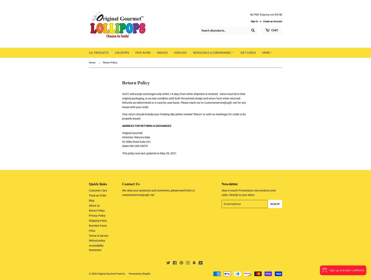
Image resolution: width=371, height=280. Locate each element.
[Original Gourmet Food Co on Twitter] (168, 263)
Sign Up (275, 204)
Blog (91, 200)
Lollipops (122, 52)
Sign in (254, 21)
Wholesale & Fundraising (212, 52)
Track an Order (97, 195)
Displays (180, 52)
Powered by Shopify (139, 273)
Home (92, 62)
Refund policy (97, 240)
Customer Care (98, 190)
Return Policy (97, 210)
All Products (99, 52)
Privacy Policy (97, 215)
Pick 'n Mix (143, 52)
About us (94, 205)
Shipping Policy (98, 220)
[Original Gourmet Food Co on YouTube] (201, 263)
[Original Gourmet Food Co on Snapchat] (194, 263)
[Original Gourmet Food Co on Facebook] (175, 263)
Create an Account (272, 21)
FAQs (92, 230)
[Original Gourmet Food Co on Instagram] (188, 263)
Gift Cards (248, 52)
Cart (274, 30)
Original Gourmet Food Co (111, 273)
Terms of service (98, 235)
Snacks (162, 52)
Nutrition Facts (98, 225)
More (266, 52)
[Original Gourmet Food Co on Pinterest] (181, 263)
